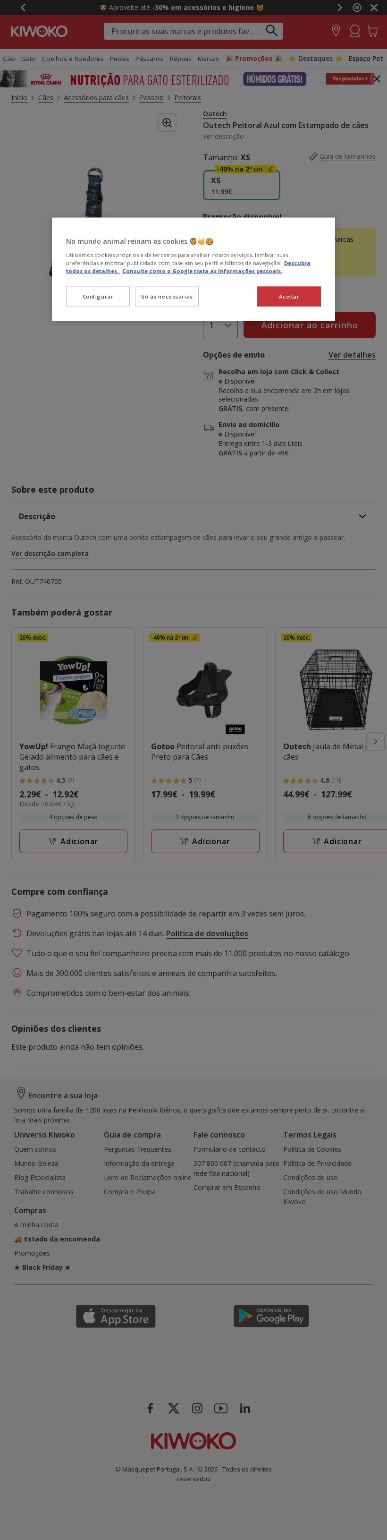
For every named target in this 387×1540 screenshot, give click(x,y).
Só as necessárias (167, 295)
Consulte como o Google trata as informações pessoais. (202, 270)
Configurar (98, 295)
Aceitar (289, 295)
